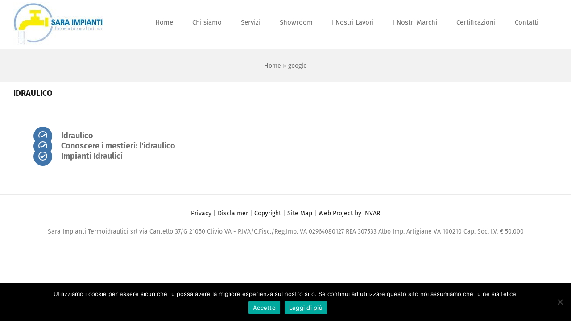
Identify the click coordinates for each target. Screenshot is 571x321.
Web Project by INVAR (349, 213)
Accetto (264, 307)
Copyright (267, 213)
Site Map (299, 213)
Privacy (201, 213)
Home (272, 66)
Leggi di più (306, 307)
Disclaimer (233, 213)
